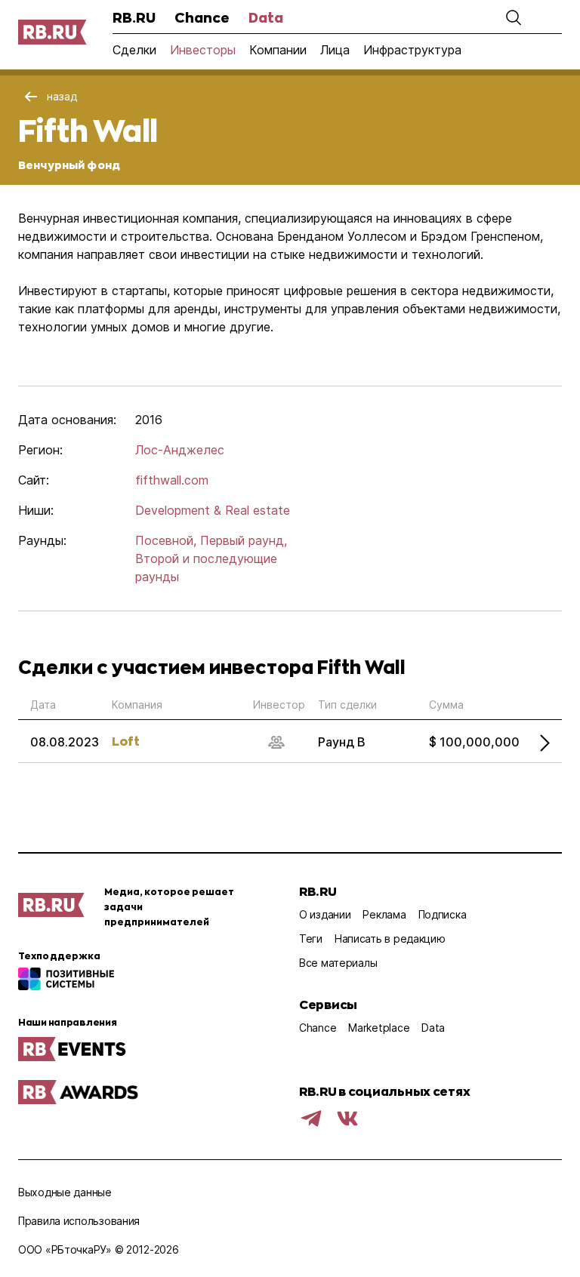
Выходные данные (65, 1192)
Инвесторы (203, 49)
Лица (335, 49)
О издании (324, 914)
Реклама (384, 914)
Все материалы (338, 962)
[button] (513, 17)
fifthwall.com (171, 480)
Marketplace (378, 1027)
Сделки (134, 49)
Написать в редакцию (390, 938)
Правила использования (79, 1220)
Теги (310, 938)
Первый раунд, (243, 540)
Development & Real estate (212, 510)
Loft (126, 741)
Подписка (442, 914)
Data (265, 17)
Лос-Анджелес (179, 449)
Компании (278, 49)
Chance (202, 17)
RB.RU (134, 17)
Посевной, (165, 540)
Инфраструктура (412, 49)
